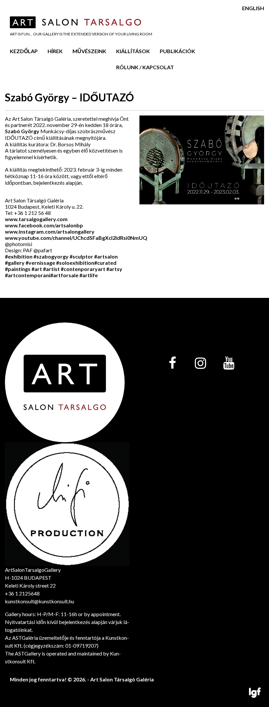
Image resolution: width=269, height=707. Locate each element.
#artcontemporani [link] (27, 275)
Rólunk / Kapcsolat (145, 67)
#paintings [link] (18, 269)
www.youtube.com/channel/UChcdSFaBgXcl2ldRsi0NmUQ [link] (76, 238)
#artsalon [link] (106, 256)
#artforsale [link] (64, 275)
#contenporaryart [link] (83, 269)
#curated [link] (105, 263)
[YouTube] (228, 363)
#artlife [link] (88, 275)
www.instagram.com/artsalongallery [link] (49, 231)
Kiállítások (133, 51)
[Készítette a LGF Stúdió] (255, 693)
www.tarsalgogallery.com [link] (36, 219)
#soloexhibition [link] (75, 263)
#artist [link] (51, 269)
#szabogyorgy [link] (51, 256)
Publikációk (177, 51)
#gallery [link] (15, 263)
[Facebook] (172, 363)
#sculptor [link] (81, 256)
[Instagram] (200, 363)
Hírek (55, 51)
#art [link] (36, 269)
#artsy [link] (114, 269)
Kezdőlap (24, 51)
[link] (44, 225)
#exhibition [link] (18, 256)
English (253, 8)
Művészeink (89, 51)
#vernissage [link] (40, 263)
